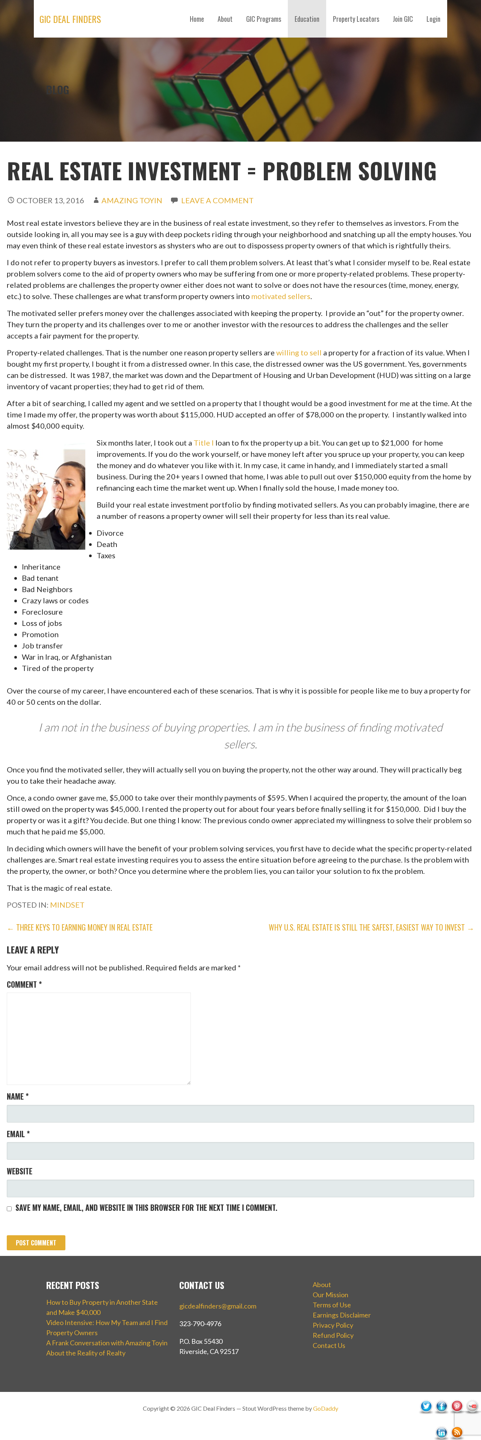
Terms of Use (332, 1305)
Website (19, 1171)
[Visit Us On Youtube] (472, 1422)
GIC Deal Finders (70, 19)
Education (307, 19)
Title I (204, 442)
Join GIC (403, 19)
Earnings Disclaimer (342, 1315)
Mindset (67, 904)
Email (18, 1133)
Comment (24, 984)
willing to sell (299, 352)
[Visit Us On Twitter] (426, 1422)
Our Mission (330, 1294)
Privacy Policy (333, 1325)
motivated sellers (280, 296)
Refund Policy (333, 1335)
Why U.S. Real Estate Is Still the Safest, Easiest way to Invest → (371, 927)
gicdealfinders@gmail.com (217, 1306)
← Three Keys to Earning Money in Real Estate (80, 927)
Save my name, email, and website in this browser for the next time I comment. (146, 1207)
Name (18, 1096)
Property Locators (356, 19)
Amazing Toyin (131, 200)
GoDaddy (325, 1408)
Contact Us (329, 1345)
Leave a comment (217, 200)
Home (197, 19)
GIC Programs (263, 19)
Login (433, 19)
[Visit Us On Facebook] (441, 1422)
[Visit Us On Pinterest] (456, 1422)
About (225, 19)
